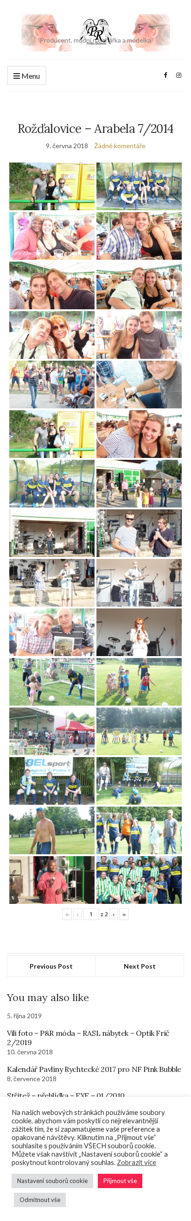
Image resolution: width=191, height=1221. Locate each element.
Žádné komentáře (120, 146)
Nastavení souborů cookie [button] (52, 1180)
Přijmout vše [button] (120, 1180)
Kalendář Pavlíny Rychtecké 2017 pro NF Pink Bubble (94, 1069)
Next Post (140, 966)
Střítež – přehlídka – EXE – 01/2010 (66, 1095)
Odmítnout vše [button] (39, 1199)
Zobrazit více (136, 1162)
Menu (30, 75)
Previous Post (51, 966)
